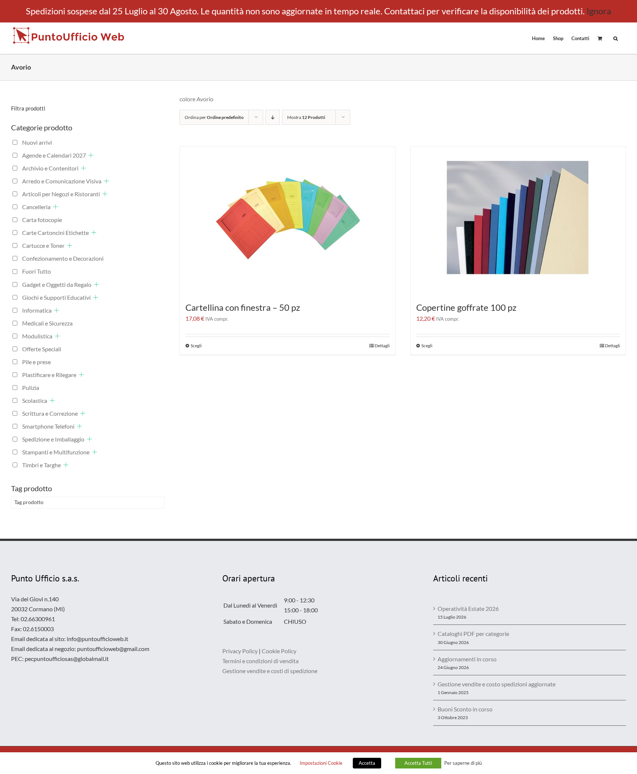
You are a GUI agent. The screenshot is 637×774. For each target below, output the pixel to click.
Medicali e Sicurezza (47, 323)
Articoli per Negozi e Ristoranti (61, 193)
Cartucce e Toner (43, 245)
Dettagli (382, 345)
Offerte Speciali (41, 348)
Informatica (37, 310)
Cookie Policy (279, 650)
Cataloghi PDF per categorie (473, 633)
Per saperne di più (463, 763)
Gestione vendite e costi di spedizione (269, 670)
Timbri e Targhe (41, 464)
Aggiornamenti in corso (467, 658)
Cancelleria (36, 206)
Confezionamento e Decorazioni (63, 258)
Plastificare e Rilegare (49, 374)
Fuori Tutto (36, 271)
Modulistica (37, 336)
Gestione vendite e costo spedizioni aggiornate (497, 683)
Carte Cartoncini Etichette (55, 232)
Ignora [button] (598, 11)
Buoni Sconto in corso (465, 709)
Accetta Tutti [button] (418, 763)
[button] (615, 37)
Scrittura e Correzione (50, 413)
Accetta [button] (367, 763)
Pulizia (30, 387)
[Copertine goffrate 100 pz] (518, 220)
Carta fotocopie (42, 219)
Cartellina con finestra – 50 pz (242, 307)
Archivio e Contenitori (50, 168)
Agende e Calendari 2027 (54, 155)
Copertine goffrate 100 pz (466, 307)
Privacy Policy (240, 650)
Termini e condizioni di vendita (260, 660)
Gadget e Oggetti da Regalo (56, 284)
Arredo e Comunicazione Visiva (61, 180)
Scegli (196, 345)
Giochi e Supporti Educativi (56, 297)
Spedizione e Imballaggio (53, 439)
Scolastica (34, 400)
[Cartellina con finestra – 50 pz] (287, 220)
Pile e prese (36, 361)
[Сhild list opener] (90, 155)
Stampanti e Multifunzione (56, 451)
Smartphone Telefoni (48, 426)
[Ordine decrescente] (272, 117)
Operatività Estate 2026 (468, 608)
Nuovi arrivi (37, 142)
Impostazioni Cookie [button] (321, 763)
